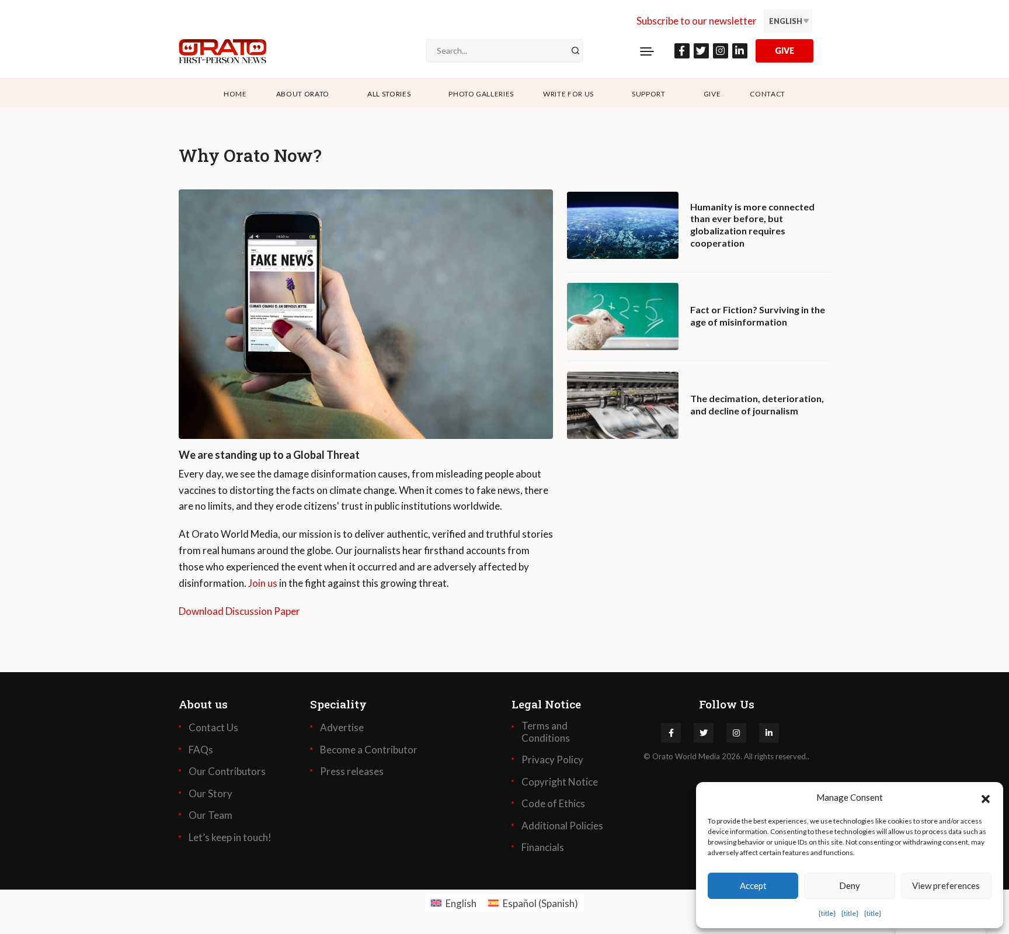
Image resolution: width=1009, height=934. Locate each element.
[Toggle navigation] (647, 51)
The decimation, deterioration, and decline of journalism (757, 404)
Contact (767, 93)
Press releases (352, 771)
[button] (985, 797)
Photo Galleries (481, 93)
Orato (662, 756)
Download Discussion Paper (239, 611)
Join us (262, 583)
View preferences (946, 885)
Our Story (210, 794)
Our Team (210, 815)
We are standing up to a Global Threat (269, 455)
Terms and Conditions (545, 731)
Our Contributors (227, 771)
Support (649, 93)
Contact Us (213, 728)
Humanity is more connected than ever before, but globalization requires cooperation (752, 224)
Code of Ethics (553, 804)
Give (712, 93)
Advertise (342, 728)
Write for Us (568, 93)
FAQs (201, 750)
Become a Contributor (368, 750)
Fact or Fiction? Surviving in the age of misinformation (757, 315)
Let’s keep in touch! (230, 837)
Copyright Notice (559, 782)
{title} (827, 913)
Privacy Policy (552, 760)
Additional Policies (562, 826)
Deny (849, 885)
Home (235, 93)
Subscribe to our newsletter (696, 21)
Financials (542, 847)
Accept (753, 885)
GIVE (784, 51)
